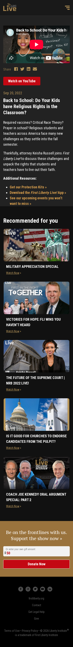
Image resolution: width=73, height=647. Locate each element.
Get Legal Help (36, 611)
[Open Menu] (67, 7)
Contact (36, 605)
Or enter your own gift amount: (21, 549)
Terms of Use (12, 630)
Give (36, 618)
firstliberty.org (36, 598)
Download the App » (38, 192)
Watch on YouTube (21, 81)
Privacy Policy (30, 630)
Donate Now (36, 564)
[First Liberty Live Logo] (9, 7)
